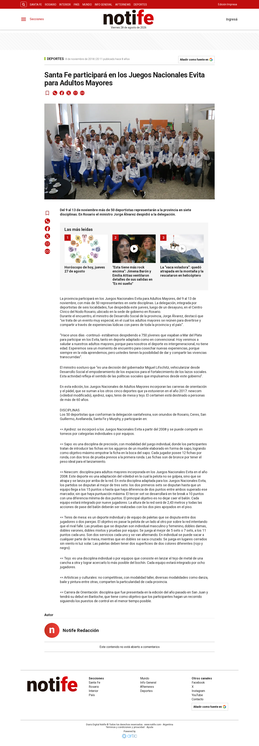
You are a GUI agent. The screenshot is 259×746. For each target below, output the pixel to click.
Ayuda (150, 727)
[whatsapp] (55, 93)
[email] (75, 93)
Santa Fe (36, 4)
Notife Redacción (81, 630)
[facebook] (62, 93)
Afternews (123, 4)
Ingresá (231, 19)
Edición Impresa (227, 4)
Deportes (140, 4)
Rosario (50, 4)
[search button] (23, 4)
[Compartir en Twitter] (68, 93)
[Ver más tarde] (47, 93)
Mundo (87, 4)
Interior (65, 4)
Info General (103, 4)
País (76, 4)
